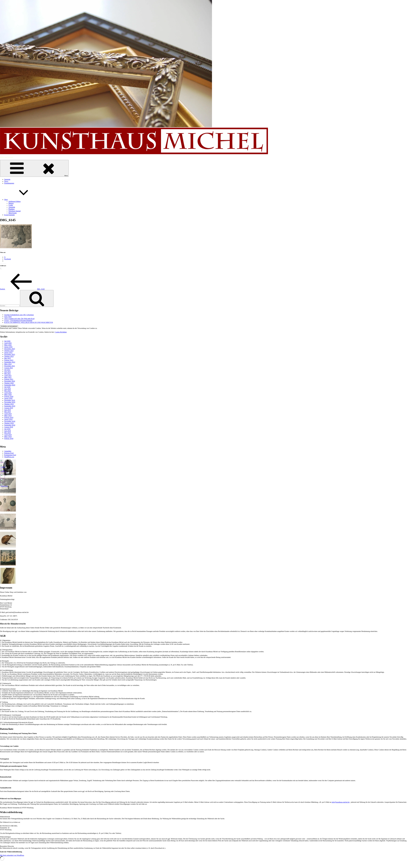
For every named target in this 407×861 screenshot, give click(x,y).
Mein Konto (12, 213)
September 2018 (9, 425)
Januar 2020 (8, 398)
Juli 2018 (7, 429)
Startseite (7, 179)
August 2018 (8, 427)
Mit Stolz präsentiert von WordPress (12, 855)
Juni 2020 (7, 389)
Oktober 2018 (9, 423)
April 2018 (8, 435)
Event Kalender (9, 215)
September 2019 (9, 406)
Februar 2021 (8, 379)
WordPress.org (9, 457)
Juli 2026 (7, 341)
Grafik (10, 205)
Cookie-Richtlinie (61, 332)
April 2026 (8, 343)
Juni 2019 (7, 410)
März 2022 (8, 364)
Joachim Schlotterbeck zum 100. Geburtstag (19, 315)
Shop (6, 199)
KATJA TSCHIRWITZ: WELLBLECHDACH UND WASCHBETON (28, 322)
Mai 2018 (7, 433)
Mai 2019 (7, 412)
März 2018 (8, 437)
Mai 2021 (7, 373)
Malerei (11, 203)
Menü (66, 175)
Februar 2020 (8, 396)
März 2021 (8, 377)
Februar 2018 (8, 438)
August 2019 (8, 408)
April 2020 (8, 393)
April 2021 (8, 375)
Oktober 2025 (9, 351)
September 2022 (9, 362)
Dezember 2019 (9, 400)
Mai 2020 (7, 391)
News (6, 181)
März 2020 (8, 394)
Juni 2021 (7, 372)
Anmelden (7, 451)
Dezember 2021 (9, 366)
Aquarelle (11, 207)
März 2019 (8, 415)
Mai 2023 (7, 358)
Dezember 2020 (9, 381)
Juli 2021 (7, 370)
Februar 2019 (8, 417)
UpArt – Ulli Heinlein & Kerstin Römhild (18, 320)
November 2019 (9, 402)
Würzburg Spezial (14, 211)
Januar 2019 (8, 419)
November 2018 (9, 421)
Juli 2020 (7, 387)
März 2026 (8, 345)
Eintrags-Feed (9, 453)
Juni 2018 (7, 431)
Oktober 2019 (9, 404)
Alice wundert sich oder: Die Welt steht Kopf (19, 319)
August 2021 (8, 368)
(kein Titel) (8, 317)
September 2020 (9, 385)
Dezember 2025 (9, 349)
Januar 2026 (8, 347)
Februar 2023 (8, 360)
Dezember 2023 (9, 354)
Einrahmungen (9, 183)
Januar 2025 (8, 352)
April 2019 (8, 414)
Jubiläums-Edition (14, 201)
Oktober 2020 (9, 383)
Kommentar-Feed (10, 455)
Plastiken (11, 209)
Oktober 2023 (9, 356)
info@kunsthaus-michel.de (341, 802)
